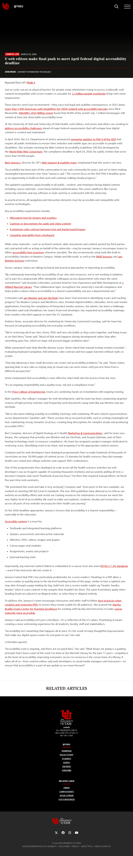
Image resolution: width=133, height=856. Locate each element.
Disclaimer (64, 846)
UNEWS (66, 788)
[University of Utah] (66, 821)
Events (66, 762)
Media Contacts (103, 846)
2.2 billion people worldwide (89, 93)
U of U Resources (67, 799)
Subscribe (66, 770)
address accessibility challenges (23, 128)
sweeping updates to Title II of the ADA (93, 139)
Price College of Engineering (28, 391)
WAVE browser (104, 256)
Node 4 (31, 82)
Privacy (75, 846)
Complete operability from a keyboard (32, 235)
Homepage (67, 751)
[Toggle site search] (116, 6)
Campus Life (12, 54)
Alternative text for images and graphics (33, 217)
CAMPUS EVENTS (66, 791)
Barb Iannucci (12, 162)
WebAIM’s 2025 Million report (36, 113)
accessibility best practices (28, 252)
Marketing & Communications (85, 433)
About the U (87, 846)
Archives (66, 766)
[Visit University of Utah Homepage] (5, 6)
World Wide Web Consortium (25, 151)
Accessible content (16, 521)
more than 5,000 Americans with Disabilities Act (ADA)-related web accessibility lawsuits (56, 109)
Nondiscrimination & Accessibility (40, 846)
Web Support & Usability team (59, 162)
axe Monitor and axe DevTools (41, 298)
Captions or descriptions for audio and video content (40, 223)
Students (66, 758)
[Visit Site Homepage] (66, 724)
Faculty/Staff (66, 755)
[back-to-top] (129, 849)
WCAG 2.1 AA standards (114, 566)
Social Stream (66, 795)
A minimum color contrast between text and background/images (47, 229)
